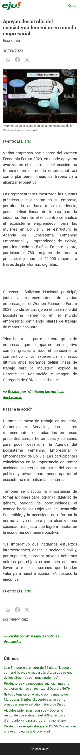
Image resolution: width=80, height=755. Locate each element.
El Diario (24, 141)
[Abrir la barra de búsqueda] (69, 6)
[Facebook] (17, 59)
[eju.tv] (11, 6)
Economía (11, 40)
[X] (27, 59)
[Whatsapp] (7, 59)
